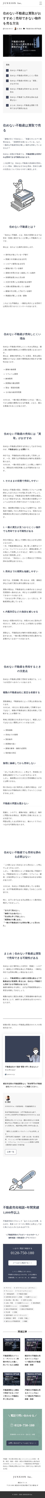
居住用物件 (36, 1303)
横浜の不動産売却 (27, 1309)
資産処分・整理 (10, 1318)
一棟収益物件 (9, 1294)
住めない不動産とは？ (19, 70)
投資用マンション (11, 1306)
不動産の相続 (22, 1294)
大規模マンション (23, 1303)
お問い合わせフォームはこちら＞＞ (22, 1443)
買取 (15, 1312)
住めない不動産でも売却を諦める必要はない (24, 98)
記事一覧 (10, 1152)
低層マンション (31, 1297)
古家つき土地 (27, 1300)
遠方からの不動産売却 (12, 1321)
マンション (9, 1291)
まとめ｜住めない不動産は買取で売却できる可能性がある (24, 106)
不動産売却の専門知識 (33, 29)
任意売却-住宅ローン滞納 (13, 1297)
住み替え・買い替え (12, 1300)
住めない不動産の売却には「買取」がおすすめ (24, 82)
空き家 (7, 1312)
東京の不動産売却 (11, 1309)
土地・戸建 (9, 1303)
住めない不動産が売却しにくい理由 (24, 75)
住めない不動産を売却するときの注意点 (24, 90)
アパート (8, 1288)
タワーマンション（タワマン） (25, 1288)
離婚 (25, 1321)
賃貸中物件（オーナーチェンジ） (16, 1315)
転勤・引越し (24, 1318)
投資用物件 (25, 1306)
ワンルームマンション (24, 1291)
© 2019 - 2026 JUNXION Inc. (22, 1494)
